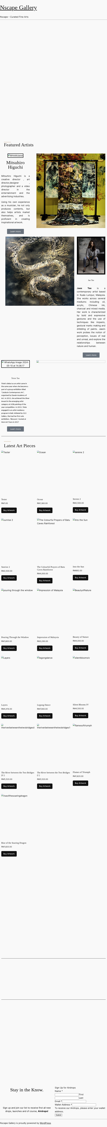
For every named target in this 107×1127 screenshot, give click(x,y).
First (81, 1094)
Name (59, 1091)
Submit (58, 1115)
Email (58, 1101)
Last (81, 1098)
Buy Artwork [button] (9, 510)
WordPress (45, 1123)
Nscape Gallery (18, 7)
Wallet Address (63, 1104)
